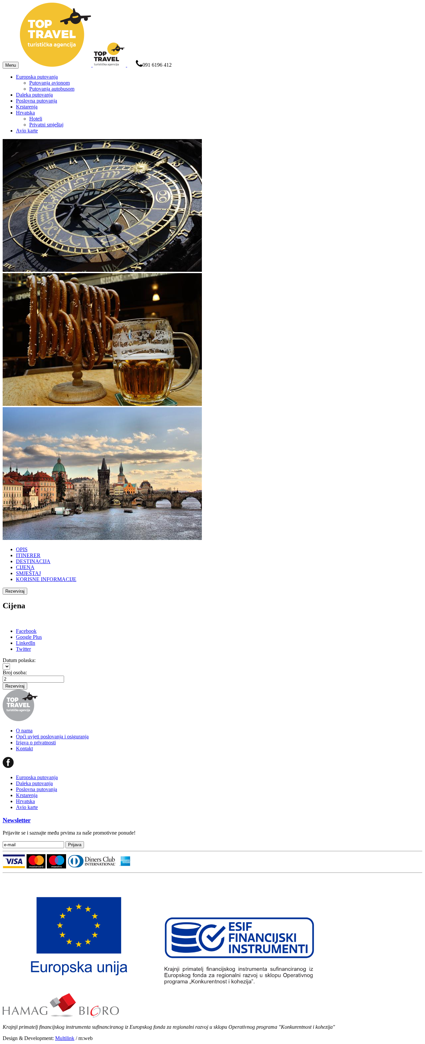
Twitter (23, 649)
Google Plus (29, 637)
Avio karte (27, 130)
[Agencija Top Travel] (73, 65)
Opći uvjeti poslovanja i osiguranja (52, 736)
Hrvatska (25, 112)
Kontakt (24, 748)
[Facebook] (8, 766)
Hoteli (35, 118)
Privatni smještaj (46, 124)
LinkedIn (25, 643)
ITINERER (28, 555)
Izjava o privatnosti (36, 742)
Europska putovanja (37, 77)
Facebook (26, 631)
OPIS (22, 549)
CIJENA (25, 567)
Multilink (64, 1038)
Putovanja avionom (49, 83)
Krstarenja (27, 107)
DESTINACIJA (33, 561)
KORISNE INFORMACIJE (46, 579)
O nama (24, 730)
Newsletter (17, 820)
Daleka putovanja (34, 95)
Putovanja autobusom (51, 89)
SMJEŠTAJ (28, 573)
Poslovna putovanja (36, 101)
